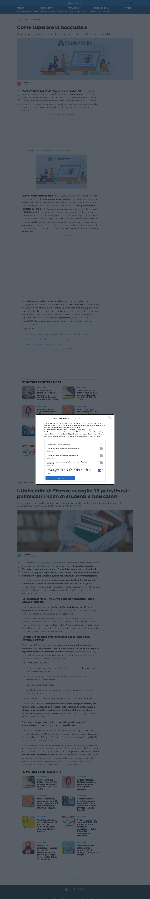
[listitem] (75, 444)
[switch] (100, 448)
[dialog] (75, 449)
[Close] (110, 418)
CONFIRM (60, 478)
